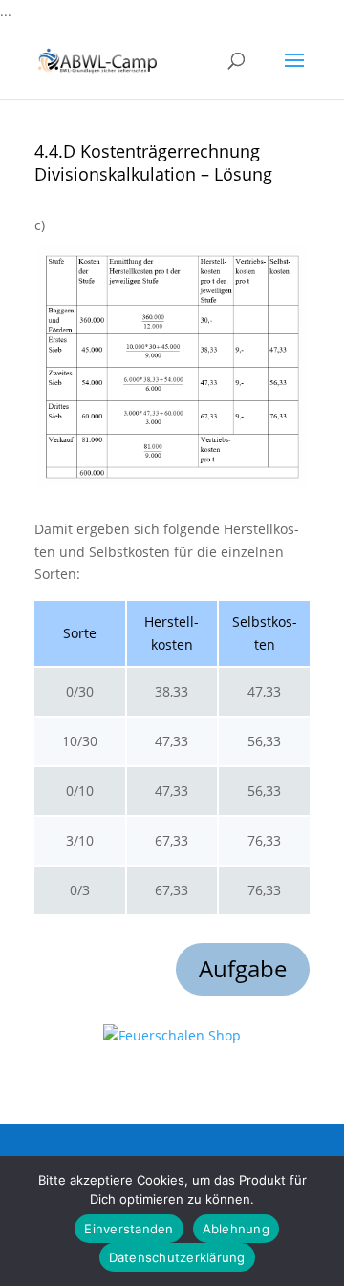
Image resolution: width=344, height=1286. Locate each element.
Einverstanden (128, 1228)
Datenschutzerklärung (177, 1257)
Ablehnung (236, 1228)
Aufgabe (243, 968)
